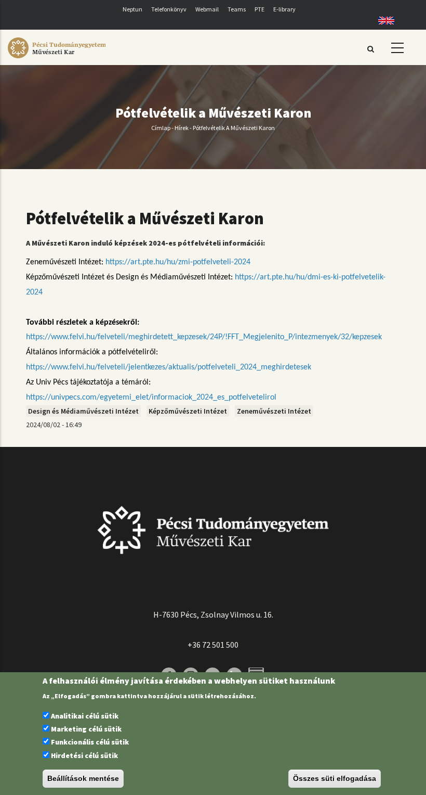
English (382, 20)
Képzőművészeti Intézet (188, 411)
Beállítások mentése (83, 778)
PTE (259, 9)
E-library (284, 9)
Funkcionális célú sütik (90, 742)
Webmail (207, 9)
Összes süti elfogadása (334, 778)
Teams (237, 9)
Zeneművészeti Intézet (274, 411)
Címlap (160, 128)
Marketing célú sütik (86, 729)
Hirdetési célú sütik (84, 755)
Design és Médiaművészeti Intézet (83, 411)
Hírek (182, 128)
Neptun (132, 9)
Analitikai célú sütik (84, 716)
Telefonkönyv (169, 9)
